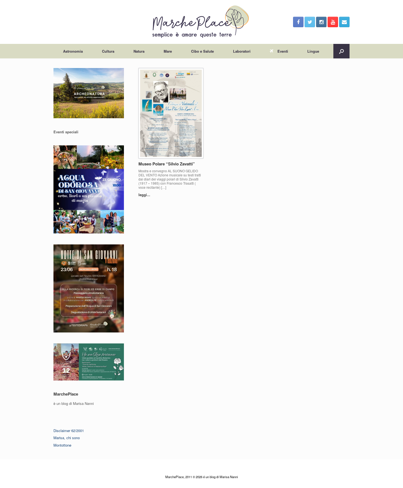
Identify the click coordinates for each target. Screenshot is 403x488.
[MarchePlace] (201, 22)
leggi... (144, 194)
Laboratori (242, 51)
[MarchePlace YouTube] (333, 22)
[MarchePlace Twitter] (310, 22)
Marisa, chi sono (66, 437)
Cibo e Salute (202, 51)
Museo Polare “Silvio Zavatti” (166, 164)
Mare (168, 51)
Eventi (282, 51)
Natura (139, 51)
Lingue (313, 51)
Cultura (108, 51)
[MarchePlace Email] (344, 22)
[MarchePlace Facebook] (298, 22)
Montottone (62, 445)
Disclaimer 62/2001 (68, 430)
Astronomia (73, 51)
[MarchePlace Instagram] (321, 22)
